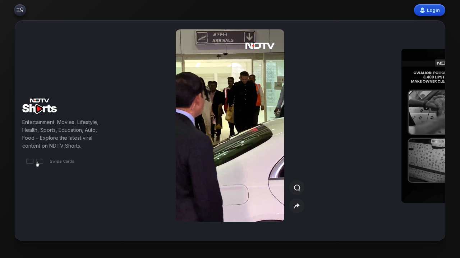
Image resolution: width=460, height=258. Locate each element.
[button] (410, 131)
